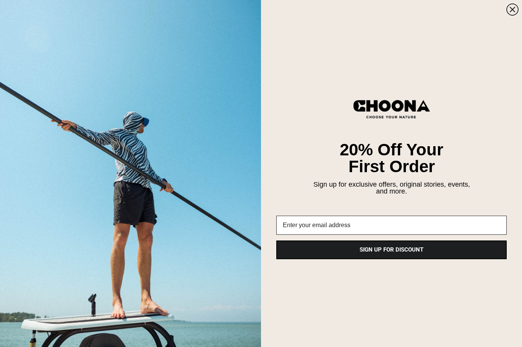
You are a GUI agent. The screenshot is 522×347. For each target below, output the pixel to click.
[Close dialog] (512, 9)
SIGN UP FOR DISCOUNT (391, 249)
